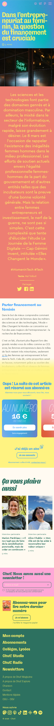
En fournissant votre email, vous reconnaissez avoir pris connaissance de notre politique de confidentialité (25, 590)
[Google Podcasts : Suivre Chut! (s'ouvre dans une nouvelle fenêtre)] (30, 713)
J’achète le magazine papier (25, 623)
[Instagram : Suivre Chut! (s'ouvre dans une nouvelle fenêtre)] (10, 713)
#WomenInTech (22, 269)
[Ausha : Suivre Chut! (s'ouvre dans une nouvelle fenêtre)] (35, 713)
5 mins (5, 554)
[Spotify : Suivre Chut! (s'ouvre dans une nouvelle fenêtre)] (40, 713)
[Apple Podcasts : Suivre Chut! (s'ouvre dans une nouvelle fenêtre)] (15, 713)
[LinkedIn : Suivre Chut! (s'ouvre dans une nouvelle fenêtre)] (25, 713)
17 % (4, 355)
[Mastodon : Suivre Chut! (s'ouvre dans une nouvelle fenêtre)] (5, 713)
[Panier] (40, 4)
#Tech (38, 269)
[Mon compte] (35, 4)
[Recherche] (45, 4)
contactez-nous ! (38, 462)
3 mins (31, 551)
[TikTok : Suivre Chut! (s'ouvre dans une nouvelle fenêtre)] (20, 713)
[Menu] (49, 4)
